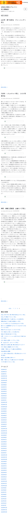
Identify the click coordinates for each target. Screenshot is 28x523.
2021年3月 (3, 501)
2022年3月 (4, 474)
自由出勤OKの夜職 (5, 351)
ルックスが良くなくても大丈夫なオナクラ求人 (12, 323)
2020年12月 (4, 507)
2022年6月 (4, 468)
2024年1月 (3, 426)
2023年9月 (4, 435)
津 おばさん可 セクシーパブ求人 (9, 342)
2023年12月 (4, 428)
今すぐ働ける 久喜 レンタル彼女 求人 (10, 332)
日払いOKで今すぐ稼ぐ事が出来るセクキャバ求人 (13, 314)
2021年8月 (3, 490)
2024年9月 (4, 409)
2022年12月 (4, 455)
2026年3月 (4, 369)
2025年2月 (4, 398)
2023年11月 (4, 431)
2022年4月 (4, 472)
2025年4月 (4, 393)
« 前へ (10, 308)
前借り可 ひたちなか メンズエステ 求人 (11, 329)
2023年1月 (3, 452)
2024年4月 (4, 420)
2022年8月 (4, 463)
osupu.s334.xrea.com (7, 24)
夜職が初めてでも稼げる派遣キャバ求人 (11, 321)
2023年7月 (4, 439)
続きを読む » (4, 87)
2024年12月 (4, 402)
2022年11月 (4, 457)
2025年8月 (4, 385)
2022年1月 (3, 479)
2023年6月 (4, 441)
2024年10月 (4, 406)
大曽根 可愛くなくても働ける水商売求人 (11, 349)
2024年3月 (4, 422)
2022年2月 (4, 477)
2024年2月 (4, 424)
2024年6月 (4, 415)
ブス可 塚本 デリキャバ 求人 (8, 362)
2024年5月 (4, 417)
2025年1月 (3, 400)
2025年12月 (4, 376)
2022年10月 (4, 459)
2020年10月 (4, 512)
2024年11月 (4, 404)
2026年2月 (4, 371)
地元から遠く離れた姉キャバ (8, 357)
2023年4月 (4, 446)
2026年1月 (3, 374)
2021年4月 (3, 498)
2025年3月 (4, 395)
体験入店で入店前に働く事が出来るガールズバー (13, 344)
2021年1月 (3, 505)
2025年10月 (4, 380)
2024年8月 (4, 411)
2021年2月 (3, 503)
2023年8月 (4, 437)
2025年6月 (4, 389)
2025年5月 (4, 391)
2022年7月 (4, 466)
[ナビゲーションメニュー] (25, 9)
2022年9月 (4, 461)
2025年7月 (4, 387)
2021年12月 (4, 481)
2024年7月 (4, 413)
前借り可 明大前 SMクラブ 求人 (9, 334)
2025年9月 (4, 382)
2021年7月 (3, 492)
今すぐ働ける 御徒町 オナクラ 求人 (9, 347)
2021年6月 (3, 494)
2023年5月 (4, 444)
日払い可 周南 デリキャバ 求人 (8, 317)
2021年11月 (4, 483)
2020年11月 (4, 509)
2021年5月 (3, 496)
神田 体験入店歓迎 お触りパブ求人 (13, 208)
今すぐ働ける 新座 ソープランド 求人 (10, 340)
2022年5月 (4, 470)
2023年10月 (4, 433)
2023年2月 (4, 450)
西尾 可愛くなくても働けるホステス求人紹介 (12, 359)
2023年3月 (4, 448)
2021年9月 (3, 488)
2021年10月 (4, 485)
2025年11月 (4, 378)
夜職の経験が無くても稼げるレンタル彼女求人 (12, 319)
